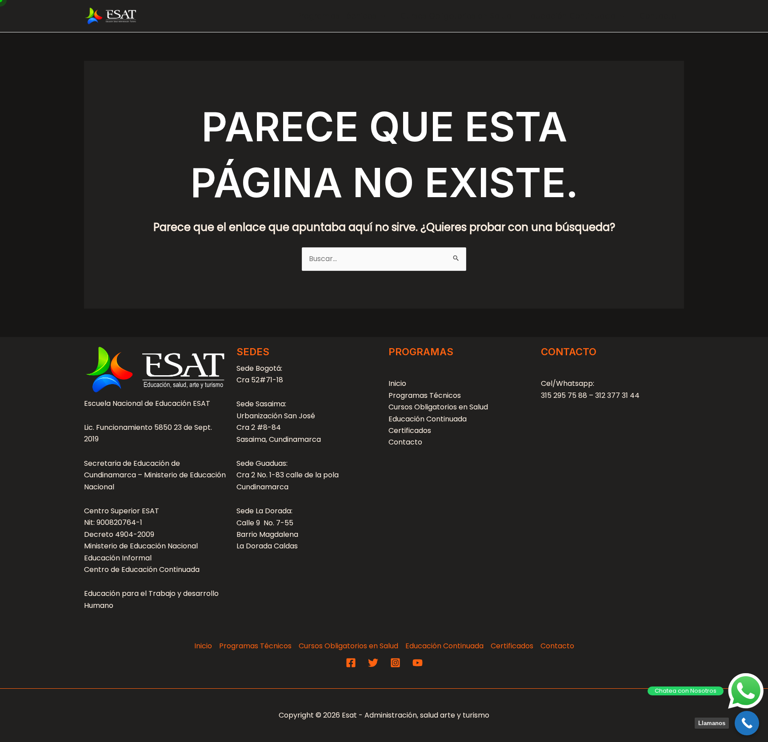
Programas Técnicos (336, 16)
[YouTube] (417, 663)
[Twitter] (373, 663)
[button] (380, 16)
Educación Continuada (571, 16)
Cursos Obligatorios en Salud (456, 16)
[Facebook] (351, 663)
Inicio (397, 383)
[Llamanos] (747, 723)
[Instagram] (395, 663)
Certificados (409, 430)
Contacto (658, 16)
